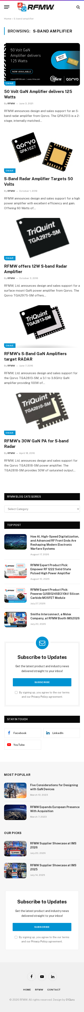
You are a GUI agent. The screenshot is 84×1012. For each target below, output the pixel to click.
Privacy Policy (39, 696)
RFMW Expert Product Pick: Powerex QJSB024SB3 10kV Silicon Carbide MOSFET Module (54, 593)
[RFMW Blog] (42, 7)
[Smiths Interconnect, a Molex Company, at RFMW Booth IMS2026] (15, 619)
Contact (54, 989)
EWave (10, 83)
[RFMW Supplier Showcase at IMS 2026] (15, 848)
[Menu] (6, 7)
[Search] (78, 7)
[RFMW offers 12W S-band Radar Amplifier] (42, 239)
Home (7, 18)
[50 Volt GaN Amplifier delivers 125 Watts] (42, 64)
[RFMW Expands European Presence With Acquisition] (15, 812)
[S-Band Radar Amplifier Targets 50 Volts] (42, 151)
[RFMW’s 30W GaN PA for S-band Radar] (42, 414)
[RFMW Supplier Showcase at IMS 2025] (15, 870)
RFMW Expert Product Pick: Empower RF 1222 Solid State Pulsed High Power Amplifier (50, 569)
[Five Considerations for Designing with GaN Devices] (15, 790)
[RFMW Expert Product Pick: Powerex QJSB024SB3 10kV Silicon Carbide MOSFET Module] (15, 595)
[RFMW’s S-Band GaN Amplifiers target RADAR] (42, 326)
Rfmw (39, 989)
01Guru (70, 999)
